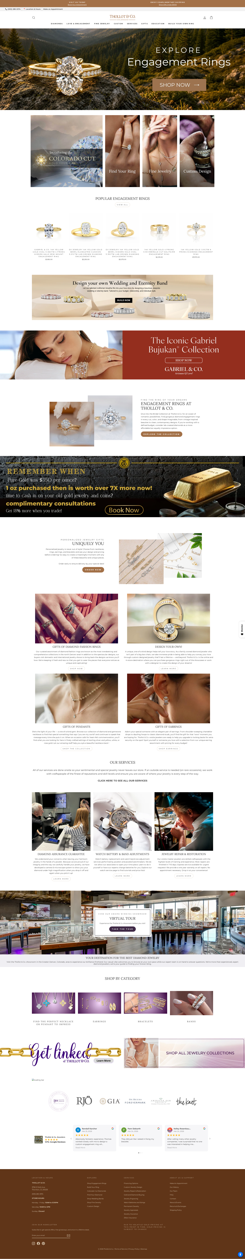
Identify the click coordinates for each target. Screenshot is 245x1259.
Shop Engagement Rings (96, 1183)
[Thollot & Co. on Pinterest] (43, 1243)
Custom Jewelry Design (133, 1187)
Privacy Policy (133, 1249)
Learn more (61, 879)
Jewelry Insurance (131, 1214)
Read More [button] (80, 1147)
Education (158, 24)
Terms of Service (121, 1249)
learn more (122, 876)
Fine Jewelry (102, 24)
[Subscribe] (68, 1235)
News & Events (175, 1202)
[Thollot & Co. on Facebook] (38, 1243)
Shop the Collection (76, 749)
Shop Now (76, 669)
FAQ (171, 1195)
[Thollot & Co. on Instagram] (33, 1243)
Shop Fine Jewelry (94, 1202)
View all (122, 205)
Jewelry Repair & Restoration (135, 1191)
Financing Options (131, 1183)
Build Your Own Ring (181, 24)
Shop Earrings (168, 749)
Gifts (144, 24)
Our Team (173, 1191)
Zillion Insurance (130, 1218)
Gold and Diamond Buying (134, 1195)
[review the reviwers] (113, 1129)
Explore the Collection (162, 434)
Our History (174, 1187)
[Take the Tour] (122, 922)
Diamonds (57, 24)
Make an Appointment (53, 9)
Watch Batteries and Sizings (134, 1202)
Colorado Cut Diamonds (96, 1191)
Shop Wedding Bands (95, 1199)
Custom (118, 24)
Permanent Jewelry (131, 1206)
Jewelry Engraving (131, 1199)
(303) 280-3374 (37, 1194)
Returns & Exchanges (178, 1206)
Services (132, 24)
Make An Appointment (178, 1183)
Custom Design (93, 1206)
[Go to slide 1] (138, 1152)
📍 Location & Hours (32, 9)
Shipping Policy (176, 1210)
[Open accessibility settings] (240, 1254)
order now (93, 570)
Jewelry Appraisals (131, 1210)
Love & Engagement (78, 24)
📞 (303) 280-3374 (13, 9)
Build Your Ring (93, 1187)
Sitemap (144, 1249)
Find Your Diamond (94, 1195)
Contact (173, 1199)
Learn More (168, 669)
